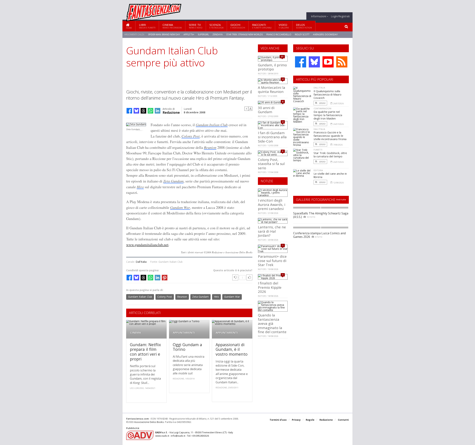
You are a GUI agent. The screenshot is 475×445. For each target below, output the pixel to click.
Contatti (343, 419)
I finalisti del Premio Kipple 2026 (269, 287)
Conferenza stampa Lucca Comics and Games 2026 (319, 235)
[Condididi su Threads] (143, 111)
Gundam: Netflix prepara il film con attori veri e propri (145, 352)
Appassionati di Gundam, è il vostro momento (232, 349)
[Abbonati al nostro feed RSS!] (341, 62)
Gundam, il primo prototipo (272, 67)
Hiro (140, 186)
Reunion (210, 147)
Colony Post (190, 136)
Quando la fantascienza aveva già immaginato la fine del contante (272, 323)
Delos (304, 26)
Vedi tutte (341, 199)
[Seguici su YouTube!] (328, 62)
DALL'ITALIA (319, 88)
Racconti (262, 26)
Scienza (216, 26)
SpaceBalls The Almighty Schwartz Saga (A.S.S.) (320, 215)
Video (284, 26)
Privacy (296, 419)
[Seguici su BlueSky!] (314, 62)
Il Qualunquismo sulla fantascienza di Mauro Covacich (327, 94)
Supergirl (203, 34)
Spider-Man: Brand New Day (164, 34)
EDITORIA (318, 170)
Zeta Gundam (173, 181)
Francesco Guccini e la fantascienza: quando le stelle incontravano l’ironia (330, 135)
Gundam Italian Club (212, 124)
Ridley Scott (302, 34)
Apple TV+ (189, 34)
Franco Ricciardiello (278, 34)
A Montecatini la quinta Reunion (271, 89)
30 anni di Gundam (266, 109)
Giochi (237, 26)
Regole (310, 419)
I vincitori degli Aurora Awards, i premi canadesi (271, 204)
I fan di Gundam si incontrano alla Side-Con (272, 136)
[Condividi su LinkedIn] (157, 111)
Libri (147, 26)
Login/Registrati (340, 16)
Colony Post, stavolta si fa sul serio (271, 163)
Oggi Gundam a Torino (187, 347)
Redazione (171, 112)
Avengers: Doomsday (325, 34)
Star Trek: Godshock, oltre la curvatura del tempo (330, 154)
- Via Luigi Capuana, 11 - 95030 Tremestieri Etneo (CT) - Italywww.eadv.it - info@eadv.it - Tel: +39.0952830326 (194, 434)
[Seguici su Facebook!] (300, 62)
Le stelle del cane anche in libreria (330, 175)
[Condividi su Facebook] (129, 111)
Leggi (322, 103)
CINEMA (135, 332)
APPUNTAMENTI (184, 332)
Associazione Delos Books (149, 422)
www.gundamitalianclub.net (147, 244)
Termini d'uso (278, 419)
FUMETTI (318, 150)
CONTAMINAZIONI (322, 108)
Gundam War (180, 207)
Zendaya (217, 34)
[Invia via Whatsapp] (150, 111)
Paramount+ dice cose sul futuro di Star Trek (272, 260)
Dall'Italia (141, 261)
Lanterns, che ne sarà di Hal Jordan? (272, 231)
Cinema (172, 26)
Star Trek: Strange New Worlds (244, 34)
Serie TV (195, 26)
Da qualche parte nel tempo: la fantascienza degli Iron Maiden (328, 115)
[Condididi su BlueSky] (136, 111)
